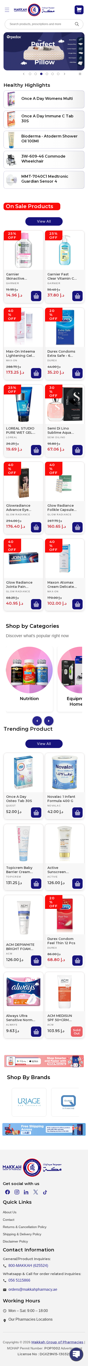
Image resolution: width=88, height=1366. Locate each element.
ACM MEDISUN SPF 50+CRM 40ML (59, 1017)
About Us (9, 1212)
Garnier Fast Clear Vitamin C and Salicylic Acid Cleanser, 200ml (60, 276)
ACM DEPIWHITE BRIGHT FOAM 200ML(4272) (20, 947)
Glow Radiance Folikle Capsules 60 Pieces (61, 507)
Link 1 (20, 1068)
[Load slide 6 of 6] (58, 74)
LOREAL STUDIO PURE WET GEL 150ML (20, 430)
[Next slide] (64, 73)
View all (44, 221)
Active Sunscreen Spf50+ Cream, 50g (59, 869)
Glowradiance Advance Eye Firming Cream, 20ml (19, 507)
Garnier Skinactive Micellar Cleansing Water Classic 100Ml (20, 276)
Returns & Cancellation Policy (24, 1227)
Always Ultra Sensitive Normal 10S (20, 1017)
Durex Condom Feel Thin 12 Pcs (61, 940)
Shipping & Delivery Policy (22, 1234)
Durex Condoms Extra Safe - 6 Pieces (61, 353)
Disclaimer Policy (15, 1241)
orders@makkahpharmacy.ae (32, 1289)
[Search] (77, 24)
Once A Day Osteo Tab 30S (19, 798)
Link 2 (39, 1068)
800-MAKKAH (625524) (28, 1266)
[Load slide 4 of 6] (47, 74)
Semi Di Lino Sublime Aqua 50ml (59, 430)
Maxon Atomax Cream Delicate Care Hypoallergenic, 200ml (61, 584)
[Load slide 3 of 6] (41, 74)
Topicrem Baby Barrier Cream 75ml (19, 869)
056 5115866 (19, 1280)
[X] (35, 1192)
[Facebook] (7, 1192)
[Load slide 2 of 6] (35, 74)
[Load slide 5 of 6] (52, 74)
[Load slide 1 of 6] (30, 74)
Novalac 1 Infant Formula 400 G (61, 798)
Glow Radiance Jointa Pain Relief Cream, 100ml (19, 584)
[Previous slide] (23, 73)
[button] (7, 10)
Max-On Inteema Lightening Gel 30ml (20, 353)
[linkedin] (26, 1192)
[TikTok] (45, 1192)
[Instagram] (17, 1192)
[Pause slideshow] (80, 73)
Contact (8, 1219)
